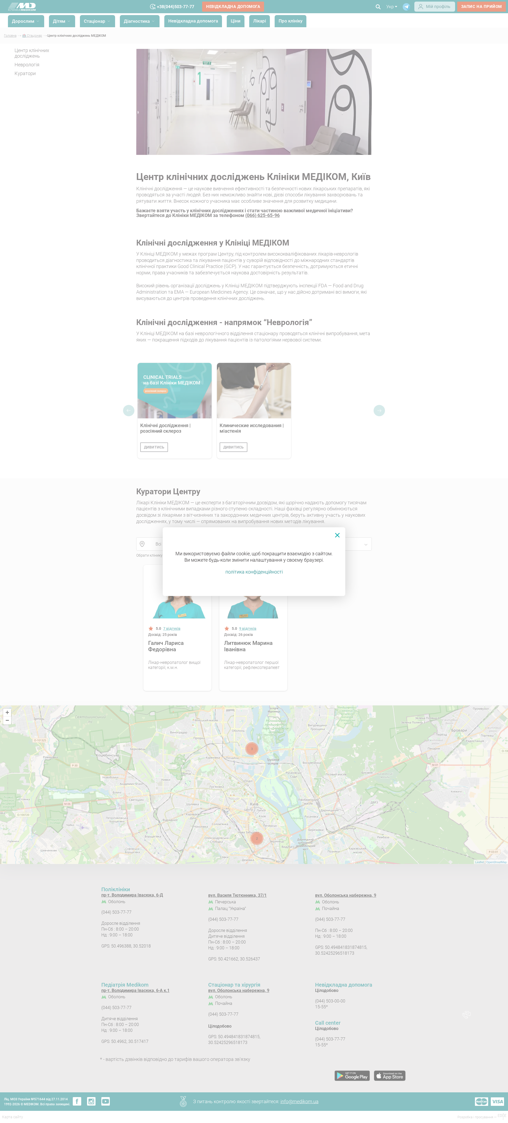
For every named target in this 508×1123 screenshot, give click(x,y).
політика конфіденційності (254, 572)
